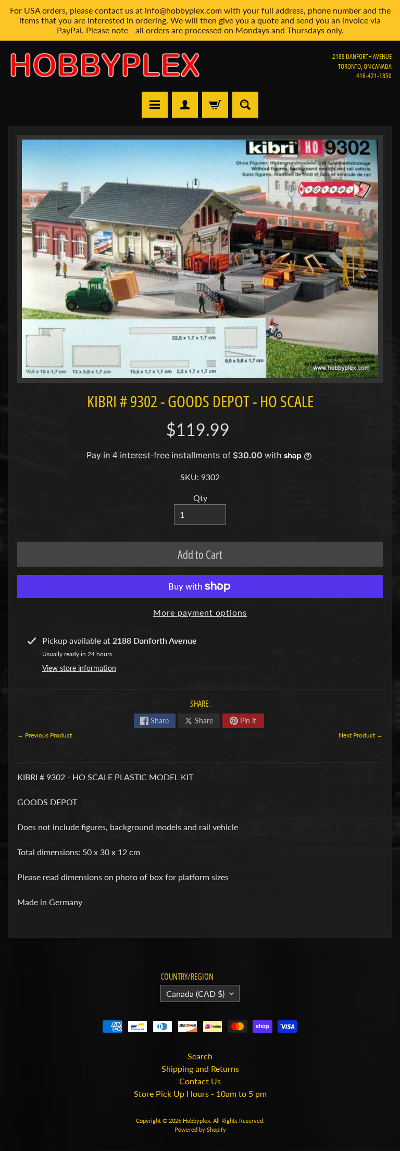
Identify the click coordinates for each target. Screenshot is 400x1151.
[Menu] (155, 105)
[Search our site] (245, 105)
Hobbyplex (196, 1120)
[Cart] (215, 105)
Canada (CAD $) (195, 993)
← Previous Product (44, 735)
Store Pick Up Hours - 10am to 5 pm (200, 1093)
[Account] (185, 105)
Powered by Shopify (200, 1129)
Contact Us (200, 1081)
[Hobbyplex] (104, 66)
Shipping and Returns (200, 1068)
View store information (79, 668)
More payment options (200, 612)
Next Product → (361, 735)
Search (200, 1056)
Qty (200, 498)
